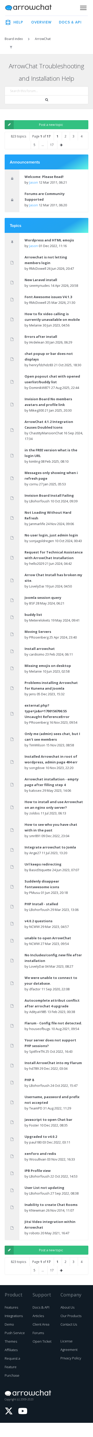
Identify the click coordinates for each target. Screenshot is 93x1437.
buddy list (33, 614)
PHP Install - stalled (41, 904)
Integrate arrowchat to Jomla (50, 847)
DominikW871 (39, 387)
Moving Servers (38, 631)
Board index (14, 39)
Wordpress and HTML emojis (49, 240)
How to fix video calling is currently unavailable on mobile (52, 317)
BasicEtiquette (40, 870)
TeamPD (35, 1108)
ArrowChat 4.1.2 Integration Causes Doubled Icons (49, 424)
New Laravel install (41, 279)
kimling (34, 461)
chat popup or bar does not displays (49, 356)
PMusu (34, 892)
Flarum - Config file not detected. (53, 1023)
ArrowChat (31, 7)
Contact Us (68, 1324)
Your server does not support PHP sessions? (50, 1043)
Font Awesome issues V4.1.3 (48, 297)
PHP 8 (29, 1079)
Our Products (70, 1315)
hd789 (34, 1068)
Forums (38, 1332)
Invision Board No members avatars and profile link (48, 402)
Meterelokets (39, 620)
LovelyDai (36, 586)
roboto (34, 1233)
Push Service (15, 1332)
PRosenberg (39, 637)
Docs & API (41, 1307)
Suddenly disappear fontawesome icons (42, 884)
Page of (41, 136)
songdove (37, 767)
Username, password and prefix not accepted (52, 1100)
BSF (32, 603)
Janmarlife (37, 523)
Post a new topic (51, 125)
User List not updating (44, 1187)
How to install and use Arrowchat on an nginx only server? (54, 804)
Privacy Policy (70, 1358)
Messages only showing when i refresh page (51, 475)
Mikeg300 (36, 410)
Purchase (12, 1375)
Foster (34, 1125)
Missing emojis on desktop (48, 665)
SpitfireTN (37, 1051)
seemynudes (39, 285)
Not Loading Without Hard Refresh (48, 515)
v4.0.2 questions (38, 921)
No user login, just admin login (51, 535)
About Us (67, 1307)
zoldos (34, 813)
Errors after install (41, 336)
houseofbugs (39, 1028)
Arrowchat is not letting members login (46, 260)
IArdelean (36, 342)
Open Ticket (42, 1341)
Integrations (14, 1315)
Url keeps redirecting (43, 864)
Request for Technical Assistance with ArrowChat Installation (54, 555)
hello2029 (36, 563)
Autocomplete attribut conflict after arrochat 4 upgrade (52, 1003)
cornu (33, 484)
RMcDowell (37, 268)
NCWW (34, 926)
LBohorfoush (39, 501)
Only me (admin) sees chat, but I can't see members (52, 736)
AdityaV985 (38, 1011)
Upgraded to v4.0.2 (41, 1136)
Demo (9, 1324)
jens (32, 694)
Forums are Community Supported (45, 196)
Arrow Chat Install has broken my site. (53, 578)
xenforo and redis (40, 1153)
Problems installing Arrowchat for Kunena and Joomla (51, 685)
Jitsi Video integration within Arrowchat (50, 1224)
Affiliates (11, 1350)
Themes (11, 1341)
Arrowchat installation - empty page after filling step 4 (52, 782)
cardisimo (36, 654)
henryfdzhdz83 (41, 365)
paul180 (35, 1142)
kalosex (35, 790)
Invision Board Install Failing (49, 495)
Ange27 (35, 853)
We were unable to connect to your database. (51, 980)
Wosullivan (37, 1159)
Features (11, 1307)
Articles (38, 1315)
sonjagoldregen (41, 540)
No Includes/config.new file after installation (53, 958)
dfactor (35, 989)
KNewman (37, 1210)
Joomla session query (43, 597)
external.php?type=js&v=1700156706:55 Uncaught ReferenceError (47, 711)
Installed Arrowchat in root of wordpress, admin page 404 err (51, 759)
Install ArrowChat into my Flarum (53, 1062)
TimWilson (37, 745)
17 (52, 145)
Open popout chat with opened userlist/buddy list (52, 379)
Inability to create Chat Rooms (51, 1204)
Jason (33, 182)
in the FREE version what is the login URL (51, 453)
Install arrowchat (40, 648)
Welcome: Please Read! (44, 176)
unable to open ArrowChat (48, 938)
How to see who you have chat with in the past (51, 827)
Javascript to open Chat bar (48, 1119)
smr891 (35, 836)
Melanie (35, 325)
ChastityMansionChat (46, 433)
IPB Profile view (38, 1170)
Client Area (41, 1324)
